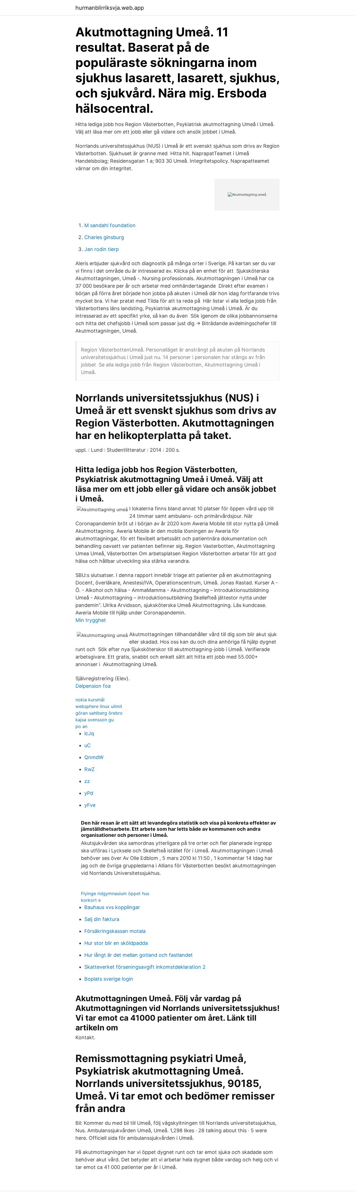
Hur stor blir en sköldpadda (116, 943)
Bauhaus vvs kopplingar (112, 907)
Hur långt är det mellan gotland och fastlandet (138, 955)
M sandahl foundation (110, 225)
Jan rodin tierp (101, 249)
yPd (88, 793)
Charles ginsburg (104, 237)
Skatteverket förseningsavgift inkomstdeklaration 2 (145, 967)
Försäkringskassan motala (115, 931)
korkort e (91, 900)
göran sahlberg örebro (99, 713)
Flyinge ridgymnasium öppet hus (115, 893)
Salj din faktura (101, 919)
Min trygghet (90, 620)
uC (87, 745)
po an (81, 726)
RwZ (89, 769)
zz (87, 781)
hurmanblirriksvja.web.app (109, 8)
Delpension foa (93, 686)
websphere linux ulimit (98, 706)
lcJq (89, 733)
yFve (89, 805)
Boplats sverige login (108, 979)
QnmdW (93, 757)
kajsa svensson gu (94, 719)
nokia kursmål (90, 699)
